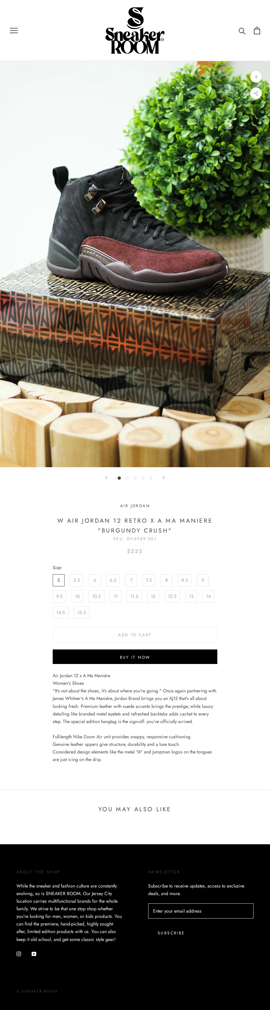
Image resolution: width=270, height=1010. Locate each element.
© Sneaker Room (37, 991)
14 (208, 596)
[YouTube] (34, 954)
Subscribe (171, 933)
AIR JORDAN (135, 506)
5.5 (76, 580)
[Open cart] (257, 30)
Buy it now (135, 657)
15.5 (81, 612)
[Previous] (106, 477)
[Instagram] (18, 954)
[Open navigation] (14, 30)
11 (116, 596)
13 (191, 596)
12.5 (172, 596)
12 (153, 596)
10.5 (96, 596)
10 (77, 596)
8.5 (184, 580)
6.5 (113, 580)
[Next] (164, 477)
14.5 (60, 612)
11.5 (134, 596)
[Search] (242, 30)
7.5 (149, 580)
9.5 (59, 596)
